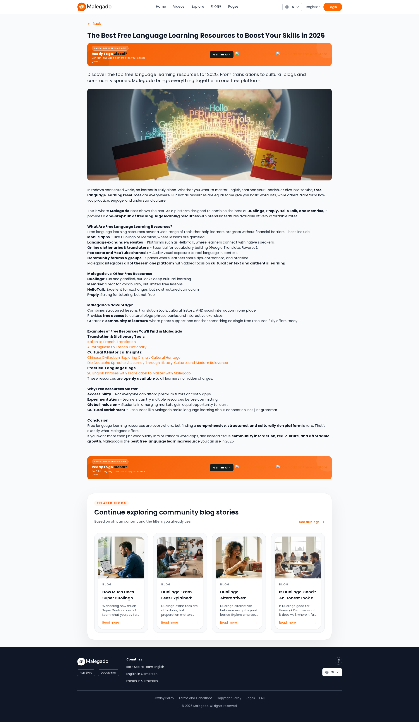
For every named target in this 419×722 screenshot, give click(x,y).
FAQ (262, 698)
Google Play (109, 672)
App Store (86, 672)
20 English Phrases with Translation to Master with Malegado (139, 373)
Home (161, 6)
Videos (178, 6)
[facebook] (338, 661)
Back (97, 23)
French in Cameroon (142, 681)
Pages (233, 6)
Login (333, 7)
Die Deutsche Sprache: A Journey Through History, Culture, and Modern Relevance (157, 362)
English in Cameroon (142, 674)
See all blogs (309, 522)
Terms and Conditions (195, 698)
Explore (197, 6)
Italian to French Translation (111, 341)
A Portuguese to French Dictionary (116, 347)
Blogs (216, 6)
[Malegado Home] (94, 7)
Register (313, 6)
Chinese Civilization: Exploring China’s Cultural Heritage (133, 357)
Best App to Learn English (145, 667)
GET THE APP (221, 54)
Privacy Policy (164, 698)
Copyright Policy (229, 698)
